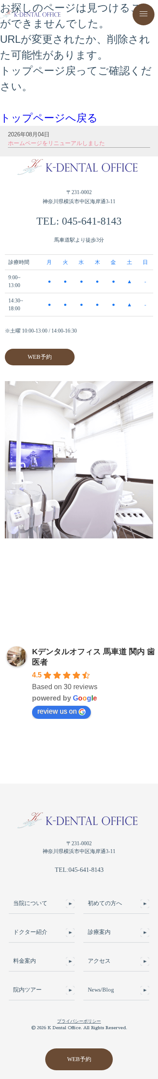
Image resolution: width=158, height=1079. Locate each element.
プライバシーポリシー (79, 1021)
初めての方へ (105, 903)
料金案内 (24, 961)
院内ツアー (27, 990)
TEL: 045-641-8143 (79, 221)
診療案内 (99, 932)
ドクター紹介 (30, 932)
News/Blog (101, 990)
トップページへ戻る (49, 118)
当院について (30, 903)
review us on (57, 711)
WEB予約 (40, 357)
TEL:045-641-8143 (79, 870)
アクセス (99, 961)
